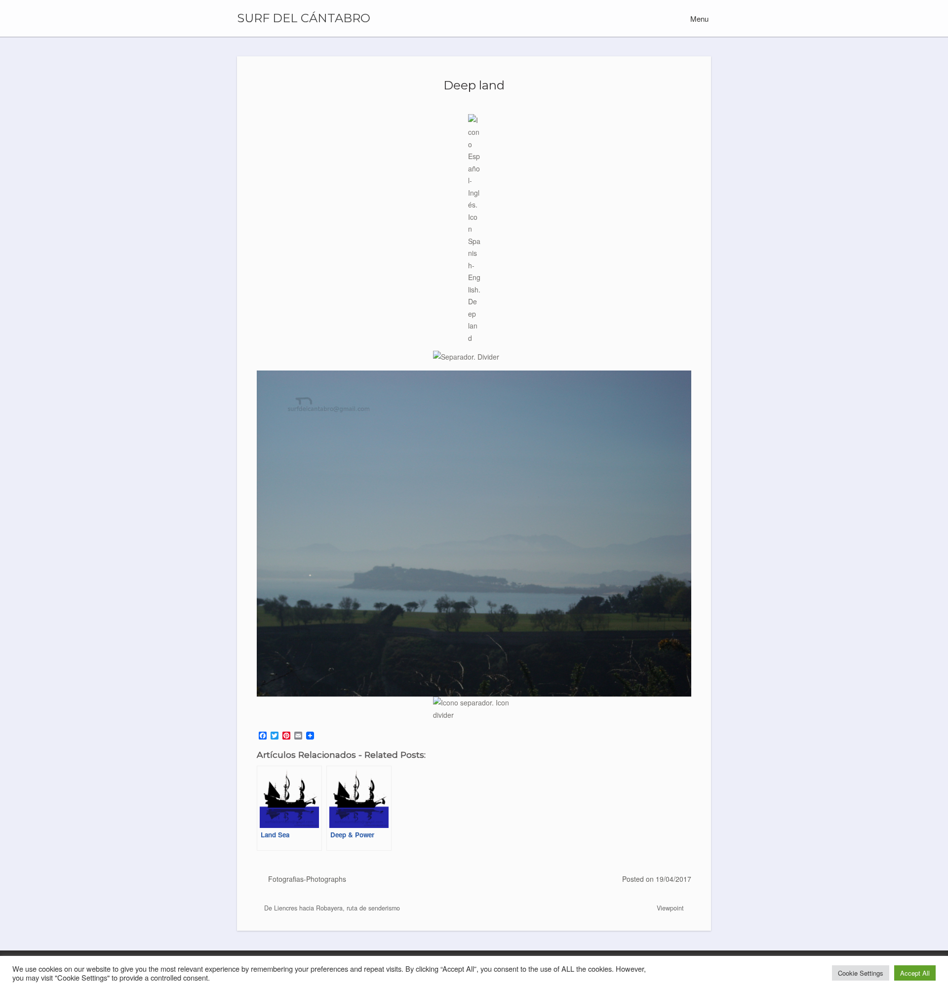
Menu (698, 18)
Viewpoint (671, 908)
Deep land (474, 85)
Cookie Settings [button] (860, 973)
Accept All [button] (915, 973)
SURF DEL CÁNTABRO (303, 18)
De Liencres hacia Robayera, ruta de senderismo (331, 908)
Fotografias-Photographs (307, 879)
